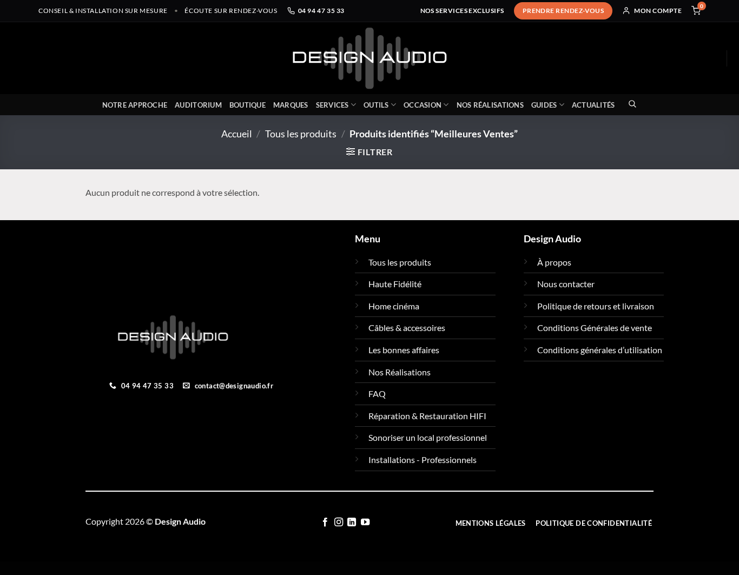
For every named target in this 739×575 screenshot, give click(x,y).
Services (332, 105)
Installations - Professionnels (422, 459)
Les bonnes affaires (403, 350)
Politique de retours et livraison (595, 306)
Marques (290, 105)
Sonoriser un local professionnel (427, 437)
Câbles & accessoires (406, 327)
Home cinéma (393, 306)
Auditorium (198, 105)
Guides (544, 105)
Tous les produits (300, 134)
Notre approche (135, 105)
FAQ (377, 393)
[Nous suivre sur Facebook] (325, 522)
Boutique (247, 105)
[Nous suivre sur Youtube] (365, 522)
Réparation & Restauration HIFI (427, 416)
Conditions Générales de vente (594, 327)
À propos (554, 262)
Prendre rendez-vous (563, 10)
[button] (369, 152)
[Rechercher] (629, 103)
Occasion (422, 105)
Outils (376, 105)
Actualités (593, 105)
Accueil (236, 134)
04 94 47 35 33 (321, 10)
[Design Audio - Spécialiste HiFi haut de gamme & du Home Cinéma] (369, 58)
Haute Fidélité (394, 284)
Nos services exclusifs (462, 10)
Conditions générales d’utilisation (599, 350)
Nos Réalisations (490, 105)
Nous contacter (566, 284)
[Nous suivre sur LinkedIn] (351, 522)
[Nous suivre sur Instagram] (338, 522)
